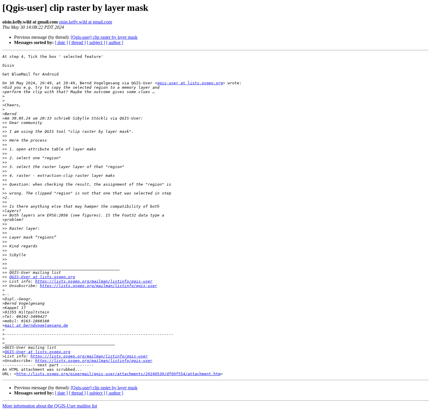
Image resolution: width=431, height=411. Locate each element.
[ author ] (114, 42)
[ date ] (61, 42)
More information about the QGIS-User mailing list (49, 405)
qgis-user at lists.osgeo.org (190, 83)
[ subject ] (96, 42)
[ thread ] (77, 42)
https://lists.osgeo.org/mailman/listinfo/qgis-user (93, 281)
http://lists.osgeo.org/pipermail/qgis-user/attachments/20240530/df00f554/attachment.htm (118, 374)
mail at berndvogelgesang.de (36, 325)
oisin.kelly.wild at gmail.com (85, 21)
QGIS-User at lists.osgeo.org (42, 277)
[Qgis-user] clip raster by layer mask (104, 37)
